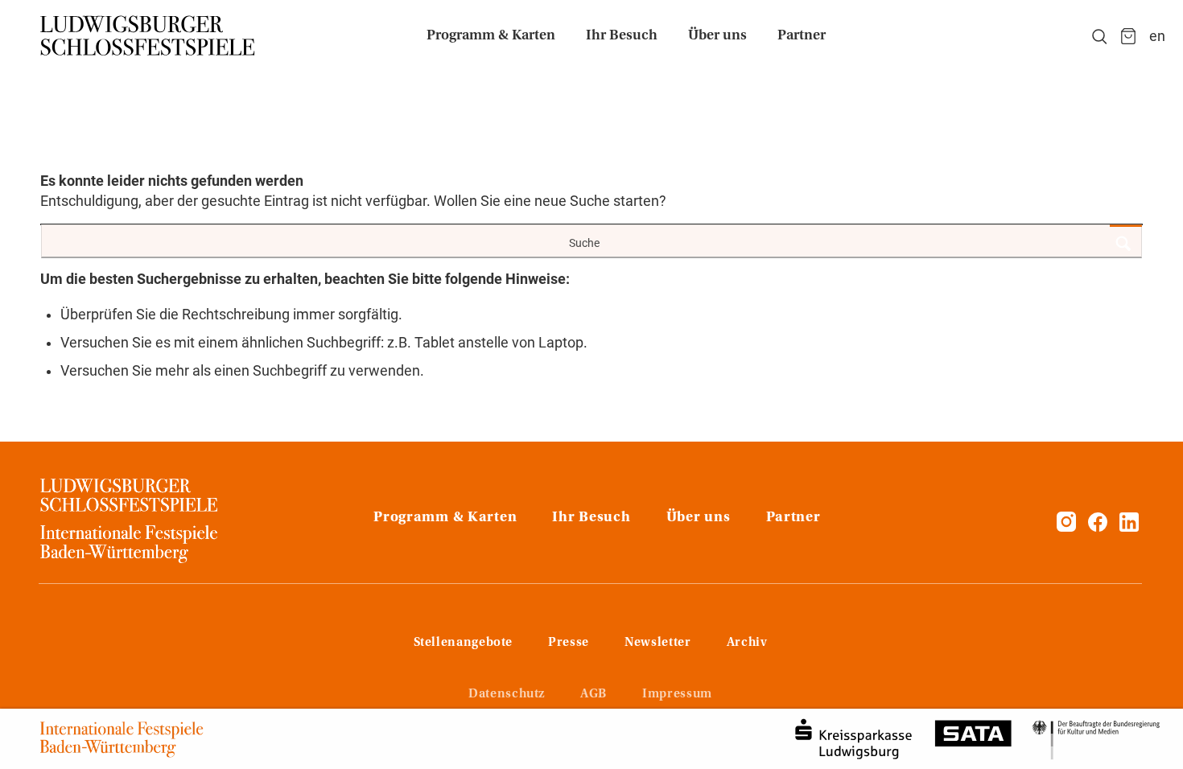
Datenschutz (506, 694)
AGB (593, 694)
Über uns (698, 518)
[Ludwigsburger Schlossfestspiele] (148, 36)
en (1157, 36)
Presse (568, 642)
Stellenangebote (463, 642)
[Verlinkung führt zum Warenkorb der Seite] (1128, 36)
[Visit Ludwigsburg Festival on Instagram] (1066, 527)
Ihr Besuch (591, 518)
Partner (793, 518)
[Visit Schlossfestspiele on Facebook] (1099, 527)
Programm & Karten (445, 518)
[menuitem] (491, 36)
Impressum (677, 694)
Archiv (747, 642)
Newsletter (657, 642)
